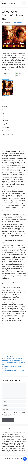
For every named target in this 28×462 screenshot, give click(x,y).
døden (13, 358)
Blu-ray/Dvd (7, 356)
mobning (19, 360)
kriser (15, 360)
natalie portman (6, 362)
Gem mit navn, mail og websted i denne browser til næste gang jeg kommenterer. (14, 414)
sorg (3, 364)
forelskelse (19, 358)
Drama (13, 356)
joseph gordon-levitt (7, 360)
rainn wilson (21, 362)
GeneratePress (14, 459)
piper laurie (14, 362)
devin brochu (7, 358)
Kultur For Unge (8, 3)
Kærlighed (18, 356)
